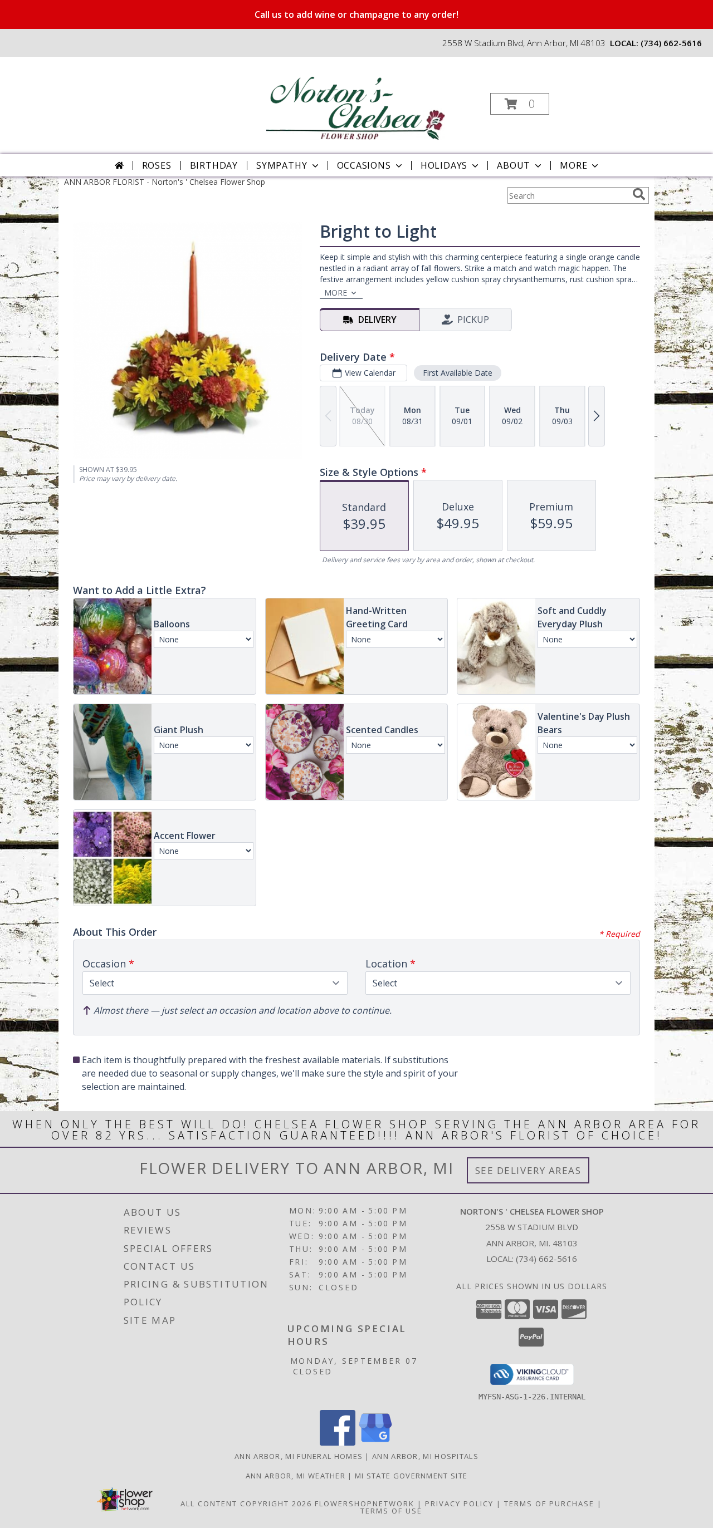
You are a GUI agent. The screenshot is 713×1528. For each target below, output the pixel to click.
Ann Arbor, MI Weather (295, 1476)
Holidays (444, 165)
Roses (157, 165)
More (573, 165)
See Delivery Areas (528, 1170)
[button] (519, 104)
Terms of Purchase (549, 1503)
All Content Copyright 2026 (246, 1503)
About (513, 165)
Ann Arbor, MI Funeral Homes (299, 1456)
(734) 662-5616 (671, 42)
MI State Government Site (411, 1476)
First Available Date (457, 372)
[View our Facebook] (337, 1442)
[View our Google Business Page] (375, 1442)
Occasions (364, 165)
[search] (638, 194)
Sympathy (281, 165)
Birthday (214, 165)
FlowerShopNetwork (364, 1503)
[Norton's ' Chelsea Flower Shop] (355, 100)
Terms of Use (391, 1511)
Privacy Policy (459, 1503)
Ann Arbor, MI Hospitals (425, 1456)
